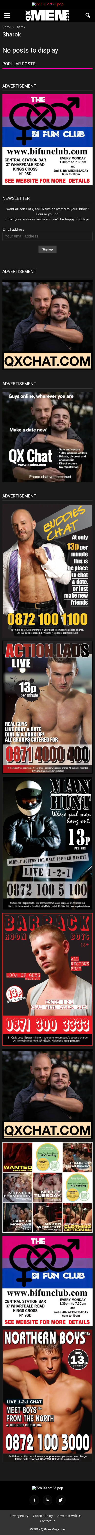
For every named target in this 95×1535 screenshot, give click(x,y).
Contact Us (47, 1521)
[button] (88, 15)
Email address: (13, 229)
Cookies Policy (43, 1516)
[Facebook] (34, 1500)
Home (6, 27)
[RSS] (47, 1500)
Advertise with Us (69, 1516)
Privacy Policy (19, 1516)
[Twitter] (61, 1500)
